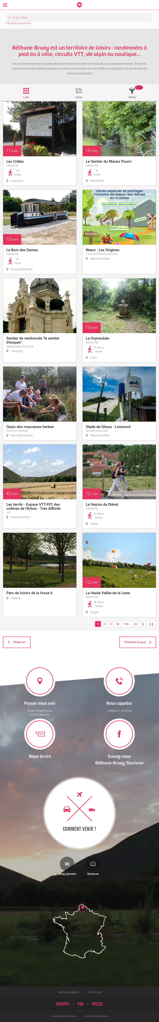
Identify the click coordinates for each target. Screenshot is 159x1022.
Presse (97, 1004)
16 (135, 624)
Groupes (62, 1004)
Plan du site (94, 992)
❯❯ (151, 624)
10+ (126, 624)
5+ (117, 624)
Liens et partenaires (96, 1016)
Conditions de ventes (63, 1016)
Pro (81, 1004)
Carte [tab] (78, 97)
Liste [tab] (26, 97)
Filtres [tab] (132, 97)
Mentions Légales (68, 992)
